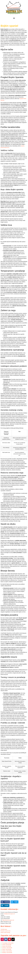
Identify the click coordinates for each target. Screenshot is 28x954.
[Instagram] (2, 939)
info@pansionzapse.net (9, 913)
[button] (14, 18)
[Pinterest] (9, 939)
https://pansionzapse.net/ (8, 920)
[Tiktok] (13, 939)
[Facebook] (5, 939)
